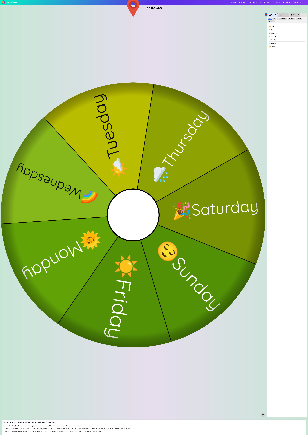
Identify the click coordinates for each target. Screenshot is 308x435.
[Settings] (263, 414)
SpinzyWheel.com (13, 2)
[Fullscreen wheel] (304, 2)
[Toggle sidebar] (266, 14)
